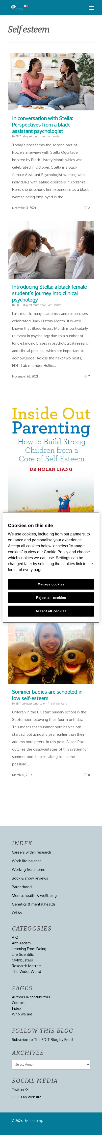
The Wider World (58, 703)
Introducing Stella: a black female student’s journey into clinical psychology (49, 293)
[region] (50, 567)
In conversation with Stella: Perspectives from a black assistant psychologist (42, 124)
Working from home (28, 869)
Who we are (22, 1014)
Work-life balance (27, 860)
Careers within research (31, 852)
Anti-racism (54, 136)
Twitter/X (20, 1089)
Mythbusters (22, 960)
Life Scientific (23, 954)
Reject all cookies (51, 598)
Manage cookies (51, 584)
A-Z (15, 937)
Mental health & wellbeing (34, 895)
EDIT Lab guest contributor (31, 136)
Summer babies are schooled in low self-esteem (47, 694)
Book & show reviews (30, 878)
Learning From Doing (29, 949)
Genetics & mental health (33, 904)
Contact (18, 1003)
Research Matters (27, 966)
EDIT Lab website (27, 1097)
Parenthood (22, 886)
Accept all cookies (51, 611)
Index (16, 1008)
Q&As (17, 912)
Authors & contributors (31, 997)
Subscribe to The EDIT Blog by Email (42, 1039)
